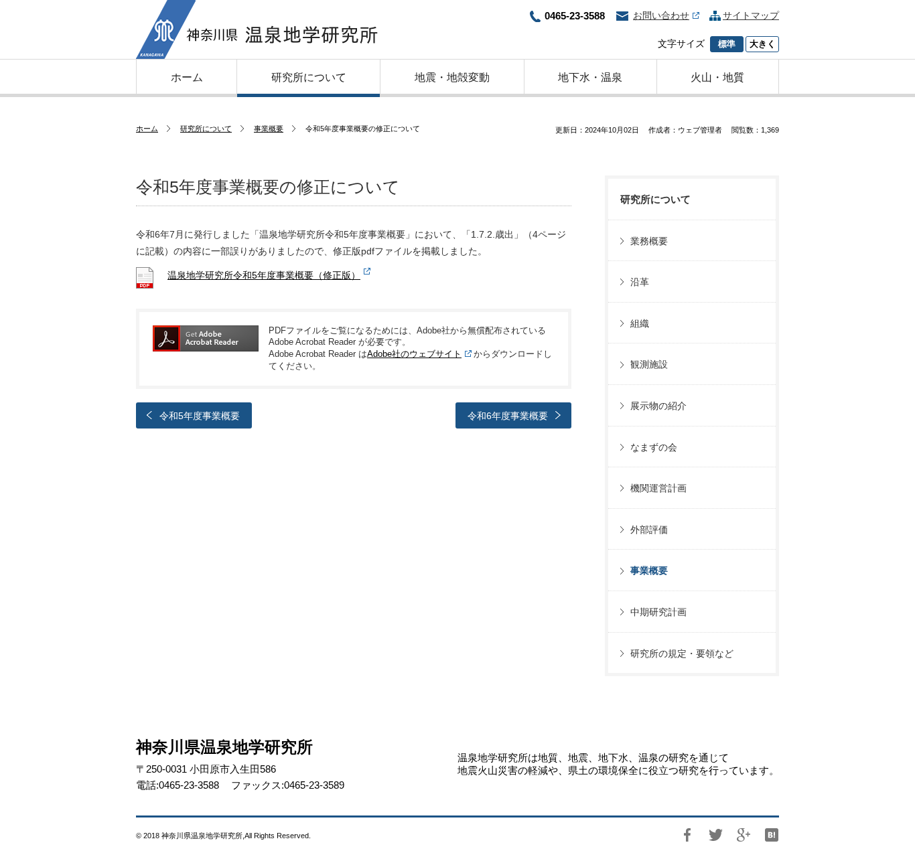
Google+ (743, 835)
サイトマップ (751, 15)
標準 (726, 44)
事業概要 (268, 129)
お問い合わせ (661, 15)
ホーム (147, 129)
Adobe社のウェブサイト (414, 354)
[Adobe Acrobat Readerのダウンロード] (206, 338)
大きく (763, 44)
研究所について (206, 129)
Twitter (715, 835)
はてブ (771, 835)
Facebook (687, 835)
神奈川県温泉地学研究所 (257, 29)
